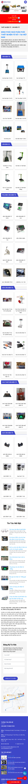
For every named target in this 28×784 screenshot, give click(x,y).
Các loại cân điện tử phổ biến (17, 529)
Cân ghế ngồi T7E (20, 78)
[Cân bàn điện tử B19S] (21, 109)
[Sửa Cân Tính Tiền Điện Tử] (7, 365)
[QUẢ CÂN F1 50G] (20, 507)
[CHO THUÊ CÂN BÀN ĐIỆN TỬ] (7, 416)
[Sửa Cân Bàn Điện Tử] (20, 323)
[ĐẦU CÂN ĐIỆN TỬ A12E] (20, 251)
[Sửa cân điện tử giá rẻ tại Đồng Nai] (7, 300)
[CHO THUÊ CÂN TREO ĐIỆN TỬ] (20, 394)
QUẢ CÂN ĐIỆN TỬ (7, 433)
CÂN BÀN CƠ (6, 144)
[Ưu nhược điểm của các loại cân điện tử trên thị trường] (4, 538)
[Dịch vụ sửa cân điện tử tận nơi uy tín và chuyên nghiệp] (4, 548)
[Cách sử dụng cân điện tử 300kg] (4, 587)
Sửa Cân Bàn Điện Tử (21, 332)
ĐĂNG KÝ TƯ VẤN (10, 678)
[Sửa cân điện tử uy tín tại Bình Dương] (7, 323)
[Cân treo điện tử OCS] (20, 89)
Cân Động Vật (7, 138)
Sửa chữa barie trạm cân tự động (15, 772)
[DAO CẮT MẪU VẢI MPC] (7, 250)
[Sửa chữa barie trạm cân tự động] (4, 558)
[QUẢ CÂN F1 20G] (7, 507)
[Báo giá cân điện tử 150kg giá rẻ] (4, 578)
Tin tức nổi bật (14, 523)
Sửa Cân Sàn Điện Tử (21, 354)
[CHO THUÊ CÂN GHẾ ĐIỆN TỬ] (20, 416)
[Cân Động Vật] (7, 129)
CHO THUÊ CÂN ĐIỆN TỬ (9, 382)
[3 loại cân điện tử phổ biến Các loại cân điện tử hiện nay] (4, 597)
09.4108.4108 (14, 18)
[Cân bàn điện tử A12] (7, 68)
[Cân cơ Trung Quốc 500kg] (7, 178)
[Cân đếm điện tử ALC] (20, 129)
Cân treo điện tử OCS (20, 98)
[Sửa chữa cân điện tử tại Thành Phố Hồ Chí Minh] (20, 300)
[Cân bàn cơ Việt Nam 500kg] (20, 178)
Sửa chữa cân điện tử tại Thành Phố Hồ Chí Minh (20, 311)
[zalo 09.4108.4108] (19, 18)
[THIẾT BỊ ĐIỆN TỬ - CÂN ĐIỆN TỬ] (6, 2)
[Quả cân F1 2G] (20, 466)
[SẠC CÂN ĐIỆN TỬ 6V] (7, 273)
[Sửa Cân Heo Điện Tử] (20, 365)
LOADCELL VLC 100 (20, 282)
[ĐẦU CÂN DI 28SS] (20, 229)
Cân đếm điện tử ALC (20, 138)
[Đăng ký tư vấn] (25, 768)
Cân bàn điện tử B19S (20, 118)
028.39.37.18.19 (13, 21)
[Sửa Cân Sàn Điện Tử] (20, 345)
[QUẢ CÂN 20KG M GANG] (20, 445)
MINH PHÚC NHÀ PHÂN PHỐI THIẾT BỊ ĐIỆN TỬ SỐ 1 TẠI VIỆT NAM (14, 34)
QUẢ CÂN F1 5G (7, 496)
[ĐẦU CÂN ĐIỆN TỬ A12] (20, 207)
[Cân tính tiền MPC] (7, 109)
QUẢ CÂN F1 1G (7, 476)
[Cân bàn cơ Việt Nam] (20, 156)
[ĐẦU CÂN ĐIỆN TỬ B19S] (7, 207)
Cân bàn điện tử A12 (7, 78)
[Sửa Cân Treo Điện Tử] (7, 345)
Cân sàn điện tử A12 (7, 98)
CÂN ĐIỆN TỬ (6, 56)
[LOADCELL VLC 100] (20, 272)
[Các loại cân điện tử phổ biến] (4, 530)
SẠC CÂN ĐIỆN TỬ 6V (7, 282)
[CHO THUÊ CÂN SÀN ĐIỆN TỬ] (7, 394)
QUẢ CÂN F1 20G (7, 516)
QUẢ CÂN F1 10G (21, 496)
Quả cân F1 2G (20, 476)
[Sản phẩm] (25, 778)
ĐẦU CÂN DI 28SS (21, 238)
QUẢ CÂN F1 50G (21, 516)
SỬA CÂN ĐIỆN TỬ (7, 287)
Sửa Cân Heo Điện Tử (21, 375)
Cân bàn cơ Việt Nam (21, 165)
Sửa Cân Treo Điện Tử (7, 354)
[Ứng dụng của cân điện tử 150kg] (4, 568)
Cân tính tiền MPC (7, 118)
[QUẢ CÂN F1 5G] (7, 486)
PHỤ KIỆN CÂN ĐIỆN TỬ (9, 195)
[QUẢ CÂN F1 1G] (7, 466)
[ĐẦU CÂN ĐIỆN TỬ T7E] (7, 229)
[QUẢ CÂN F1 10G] (20, 487)
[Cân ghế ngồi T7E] (20, 69)
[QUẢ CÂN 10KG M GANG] (7, 445)
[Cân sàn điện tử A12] (7, 89)
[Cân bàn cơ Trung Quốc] (7, 156)
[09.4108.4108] (25, 773)
